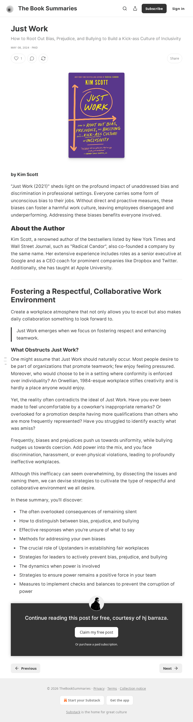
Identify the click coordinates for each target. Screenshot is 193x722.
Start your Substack (84, 700)
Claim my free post (96, 632)
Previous (28, 668)
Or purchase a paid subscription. (96, 644)
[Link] (4, 228)
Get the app (119, 700)
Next (167, 668)
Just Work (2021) (30, 186)
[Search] (124, 8)
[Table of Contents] (5, 361)
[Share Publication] (135, 8)
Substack (73, 712)
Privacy (99, 688)
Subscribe (154, 8)
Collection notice (133, 688)
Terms (112, 688)
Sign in (178, 8)
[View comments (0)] (32, 58)
